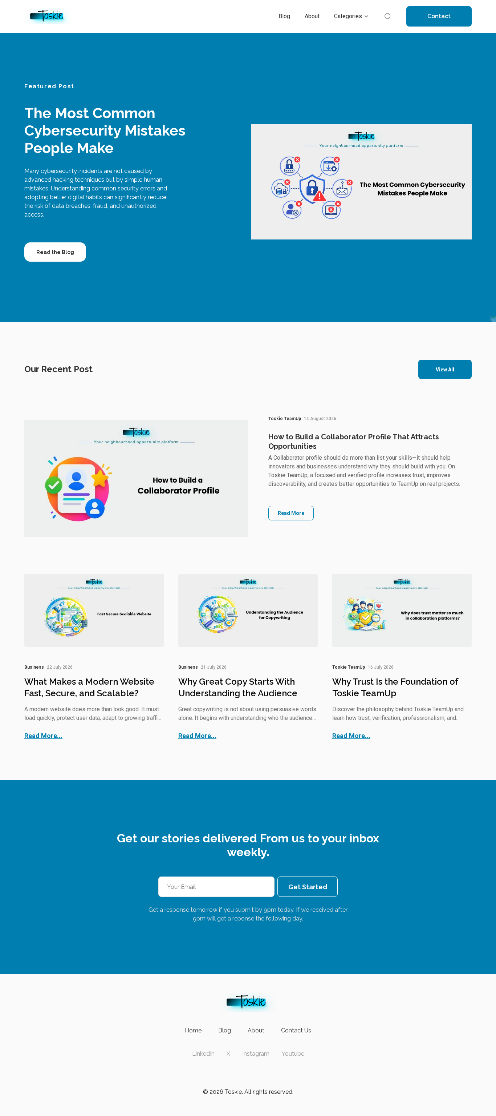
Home (193, 1030)
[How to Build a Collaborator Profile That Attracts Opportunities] (136, 478)
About (256, 1030)
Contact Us (296, 1030)
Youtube (292, 1053)
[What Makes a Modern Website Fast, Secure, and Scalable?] (94, 610)
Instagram (255, 1053)
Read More (291, 513)
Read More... (43, 736)
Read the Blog (55, 252)
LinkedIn (203, 1053)
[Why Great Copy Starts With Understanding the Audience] (248, 610)
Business (34, 667)
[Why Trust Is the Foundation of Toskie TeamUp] (402, 610)
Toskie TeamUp (284, 418)
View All (445, 369)
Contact (439, 16)
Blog (224, 1030)
